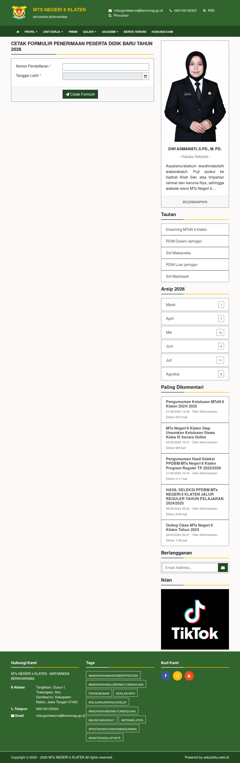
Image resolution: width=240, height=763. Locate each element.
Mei (194, 332)
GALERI (88, 32)
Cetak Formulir (82, 94)
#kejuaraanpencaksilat (108, 702)
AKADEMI (108, 32)
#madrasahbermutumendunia (112, 711)
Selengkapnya (195, 202)
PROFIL (30, 32)
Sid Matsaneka (178, 252)
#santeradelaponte (105, 738)
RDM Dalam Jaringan (184, 241)
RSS (210, 10)
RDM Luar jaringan (182, 264)
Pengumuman (99, 693)
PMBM (73, 32)
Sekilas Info (125, 693)
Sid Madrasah (177, 276)
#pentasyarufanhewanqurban (113, 729)
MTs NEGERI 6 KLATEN (66, 757)
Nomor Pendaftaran (33, 66)
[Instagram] (178, 675)
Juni (194, 346)
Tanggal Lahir (28, 75)
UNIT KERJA (51, 32)
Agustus (194, 374)
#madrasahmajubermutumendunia (116, 684)
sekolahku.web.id (216, 757)
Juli (194, 360)
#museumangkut (102, 720)
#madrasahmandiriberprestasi (113, 675)
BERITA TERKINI (135, 32)
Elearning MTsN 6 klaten (186, 229)
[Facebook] (167, 675)
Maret (194, 304)
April (194, 318)
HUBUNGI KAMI (162, 32)
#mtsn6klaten (132, 720)
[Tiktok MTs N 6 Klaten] (195, 619)
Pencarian (121, 15)
